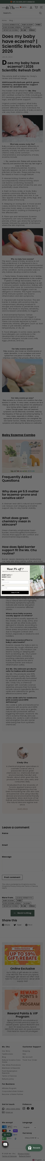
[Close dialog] (42, 567)
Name (3, 579)
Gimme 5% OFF (15, 592)
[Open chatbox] (5, 1144)
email (3, 585)
